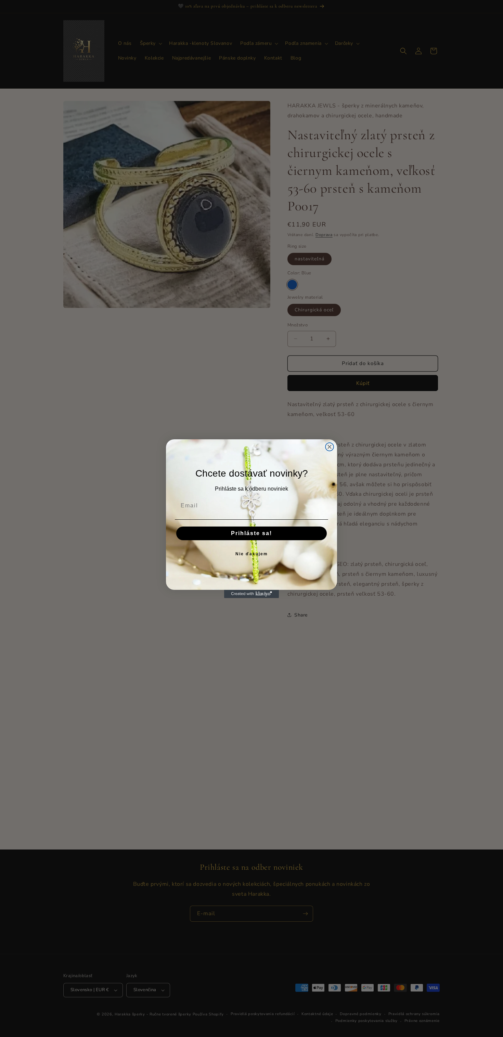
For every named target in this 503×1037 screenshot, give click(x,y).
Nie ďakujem (251, 554)
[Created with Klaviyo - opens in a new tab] (251, 594)
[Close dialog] (329, 447)
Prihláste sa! (251, 533)
